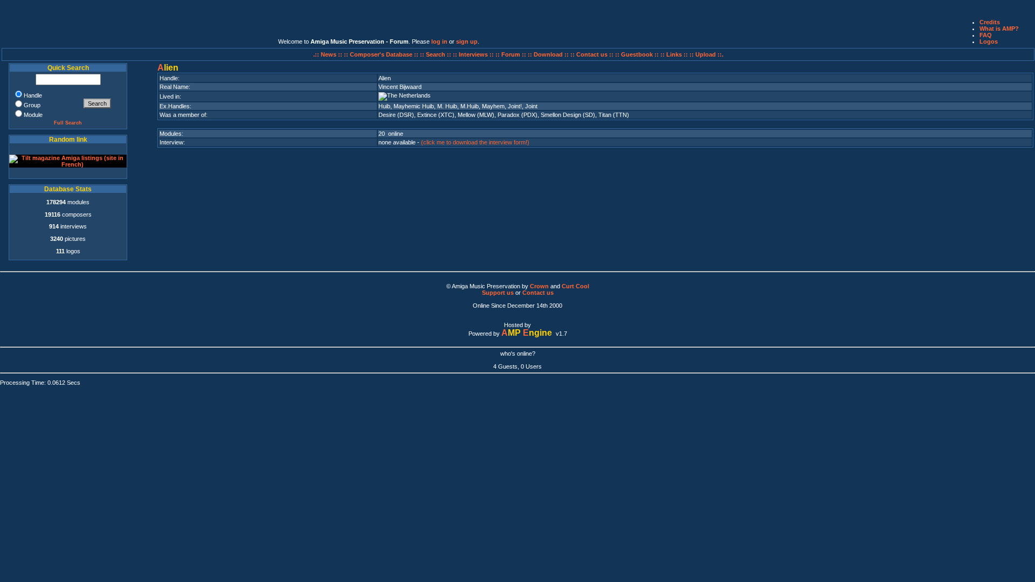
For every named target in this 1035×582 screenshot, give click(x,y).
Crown (539, 286)
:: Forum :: (511, 54)
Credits (989, 22)
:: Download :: (549, 54)
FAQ (985, 35)
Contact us (538, 292)
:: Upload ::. (706, 54)
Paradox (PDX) (517, 115)
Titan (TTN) (613, 115)
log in (439, 41)
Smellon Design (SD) (568, 115)
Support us (498, 292)
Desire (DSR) (396, 115)
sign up (467, 41)
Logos (988, 41)
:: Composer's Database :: (382, 54)
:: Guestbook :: (637, 54)
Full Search (68, 123)
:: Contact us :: (591, 54)
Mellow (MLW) (476, 115)
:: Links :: (674, 54)
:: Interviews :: (474, 54)
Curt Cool (575, 286)
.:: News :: (328, 54)
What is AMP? (999, 28)
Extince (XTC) (435, 115)
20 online (390, 133)
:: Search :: (436, 54)
